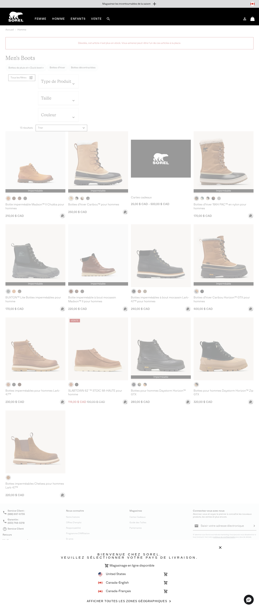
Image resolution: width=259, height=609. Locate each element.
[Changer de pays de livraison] (252, 4)
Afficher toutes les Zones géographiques (127, 601)
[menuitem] (40, 18)
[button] (249, 600)
